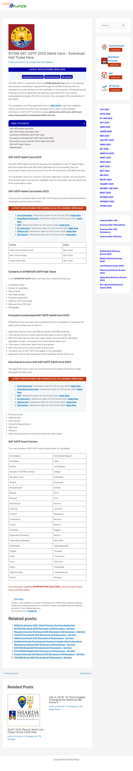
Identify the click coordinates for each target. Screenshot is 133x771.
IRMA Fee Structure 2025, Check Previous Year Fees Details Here (44, 625)
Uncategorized (33, 62)
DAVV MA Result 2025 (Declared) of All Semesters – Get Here (43, 648)
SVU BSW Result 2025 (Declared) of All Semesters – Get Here (43, 657)
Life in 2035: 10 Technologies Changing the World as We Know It (67, 700)
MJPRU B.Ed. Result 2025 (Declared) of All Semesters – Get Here (44, 628)
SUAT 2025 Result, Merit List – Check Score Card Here (26, 731)
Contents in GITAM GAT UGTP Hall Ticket (27, 135)
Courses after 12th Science (112, 225)
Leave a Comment (16, 62)
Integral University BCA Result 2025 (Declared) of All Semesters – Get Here (49, 654)
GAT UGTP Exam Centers (20, 144)
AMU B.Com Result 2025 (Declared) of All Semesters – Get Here (44, 638)
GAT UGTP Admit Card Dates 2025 (24, 132)
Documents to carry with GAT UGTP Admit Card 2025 (32, 141)
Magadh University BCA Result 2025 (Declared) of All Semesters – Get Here (49, 632)
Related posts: (16, 147)
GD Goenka (67, 77)
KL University (23, 228)
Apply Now (76, 215)
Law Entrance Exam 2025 (112, 265)
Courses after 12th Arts (111, 236)
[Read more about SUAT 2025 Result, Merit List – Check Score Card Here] (24, 710)
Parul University (52, 77)
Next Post (86, 673)
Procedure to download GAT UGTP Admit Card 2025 (31, 138)
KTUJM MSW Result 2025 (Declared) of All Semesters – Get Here (44, 651)
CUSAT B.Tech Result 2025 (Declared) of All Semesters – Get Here (45, 635)
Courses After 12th (108, 220)
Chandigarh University (33, 77)
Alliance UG (22, 231)
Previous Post (10, 673)
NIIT (19, 225)
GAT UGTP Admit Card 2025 (21, 129)
